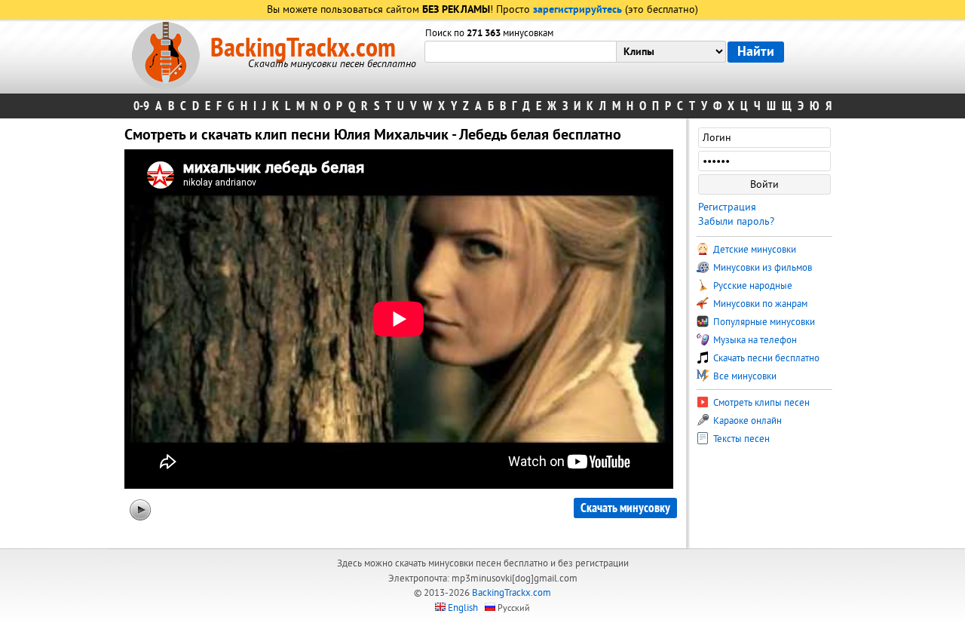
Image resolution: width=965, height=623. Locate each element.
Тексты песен (740, 439)
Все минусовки (744, 376)
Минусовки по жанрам (759, 304)
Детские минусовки (753, 249)
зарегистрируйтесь (577, 10)
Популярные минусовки (763, 322)
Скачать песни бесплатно (765, 358)
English (463, 608)
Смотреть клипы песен (760, 402)
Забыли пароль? (736, 221)
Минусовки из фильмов (761, 267)
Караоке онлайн (746, 421)
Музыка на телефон (754, 340)
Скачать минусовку (625, 508)
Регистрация (727, 207)
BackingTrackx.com (303, 48)
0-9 (141, 106)
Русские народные (751, 286)
